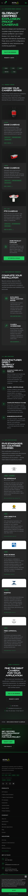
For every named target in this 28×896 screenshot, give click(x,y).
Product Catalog (6, 811)
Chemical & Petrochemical (8, 842)
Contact (4, 832)
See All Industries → (6, 851)
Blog (3, 829)
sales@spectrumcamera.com (15, 708)
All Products (5, 792)
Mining (3, 845)
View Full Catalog (15, 258)
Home (3, 721)
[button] (25, 876)
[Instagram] (10, 783)
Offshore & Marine (6, 848)
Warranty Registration (7, 827)
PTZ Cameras (5, 800)
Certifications (5, 821)
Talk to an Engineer (10, 52)
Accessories (4, 803)
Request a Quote (9, 58)
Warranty (4, 824)
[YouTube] (13, 783)
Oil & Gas (4, 840)
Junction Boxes (5, 805)
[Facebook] (6, 783)
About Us (4, 819)
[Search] (2, 3)
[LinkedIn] (3, 783)
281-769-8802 (15, 705)
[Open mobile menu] (25, 2)
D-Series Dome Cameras (7, 794)
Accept (14, 890)
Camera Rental (5, 808)
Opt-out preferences (13, 894)
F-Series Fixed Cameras (7, 797)
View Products (8, 746)
